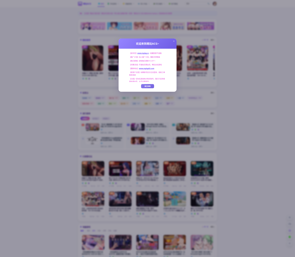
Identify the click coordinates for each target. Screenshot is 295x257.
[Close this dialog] (174, 41)
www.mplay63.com (146, 68)
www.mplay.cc (143, 53)
